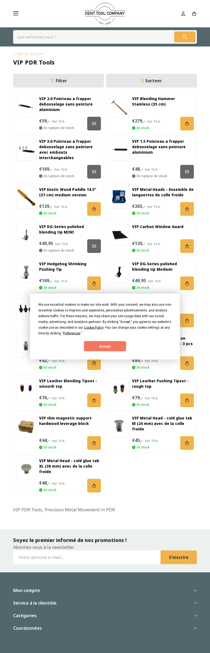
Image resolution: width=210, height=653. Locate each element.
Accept (105, 346)
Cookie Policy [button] (93, 328)
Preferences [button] (71, 333)
